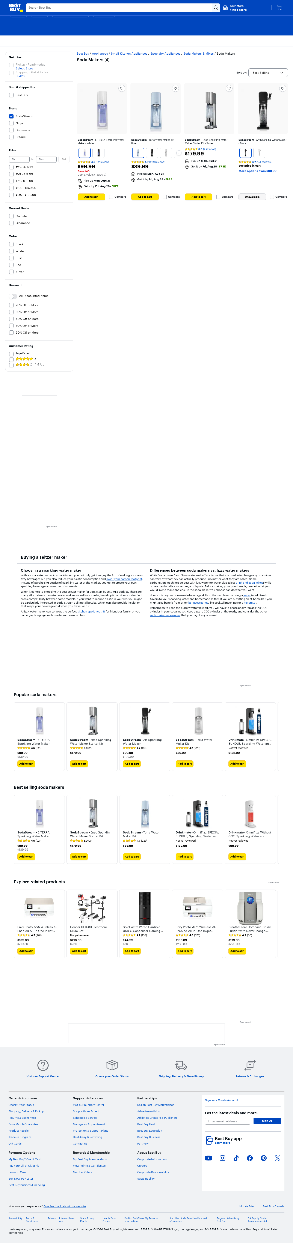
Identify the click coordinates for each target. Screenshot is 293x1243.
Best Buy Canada (273, 1206)
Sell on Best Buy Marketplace (155, 1104)
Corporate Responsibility (153, 1172)
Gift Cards (15, 1143)
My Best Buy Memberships (90, 1159)
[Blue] (138, 153)
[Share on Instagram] (222, 1158)
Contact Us (80, 1143)
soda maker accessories (165, 615)
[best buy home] (16, 7)
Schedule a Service (85, 1117)
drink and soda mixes (249, 582)
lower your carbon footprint (124, 579)
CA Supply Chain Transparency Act (257, 1220)
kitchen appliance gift (91, 611)
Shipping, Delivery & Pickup (26, 1111)
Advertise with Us (148, 1111)
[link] (29, 748)
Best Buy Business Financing (27, 1185)
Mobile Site (246, 1206)
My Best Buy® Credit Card (25, 1159)
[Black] (98, 153)
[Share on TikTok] (236, 1158)
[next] (276, 737)
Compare (120, 196)
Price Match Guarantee (23, 1124)
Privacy (52, 1218)
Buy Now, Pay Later (21, 1178)
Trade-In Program (20, 1137)
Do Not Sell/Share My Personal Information (141, 1220)
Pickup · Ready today (30, 64)
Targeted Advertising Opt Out (228, 1220)
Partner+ (142, 1143)
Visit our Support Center (88, 1104)
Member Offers (82, 1172)
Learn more (223, 1142)
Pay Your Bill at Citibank (24, 1165)
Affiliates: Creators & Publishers (157, 1117)
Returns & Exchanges (22, 1117)
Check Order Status (21, 1104)
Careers (142, 1165)
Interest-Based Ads (67, 1220)
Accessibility (15, 1218)
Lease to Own (17, 1172)
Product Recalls (19, 1130)
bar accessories (198, 602)
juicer (247, 595)
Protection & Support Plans (90, 1130)
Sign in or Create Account (221, 1100)
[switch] (13, 296)
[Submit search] (216, 7)
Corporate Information (152, 1159)
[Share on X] (277, 1158)
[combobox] (268, 72)
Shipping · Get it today (32, 72)
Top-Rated (23, 353)
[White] (85, 153)
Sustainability (146, 1178)
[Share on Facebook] (249, 1158)
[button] (235, 8)
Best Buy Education (149, 1130)
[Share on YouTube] (208, 1158)
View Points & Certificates (89, 1165)
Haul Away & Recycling (87, 1137)
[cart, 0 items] (279, 7)
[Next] (178, 152)
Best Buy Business (148, 1137)
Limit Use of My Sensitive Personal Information (188, 1220)
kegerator (250, 602)
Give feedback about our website (65, 1206)
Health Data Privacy (109, 1220)
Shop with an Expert (86, 1111)
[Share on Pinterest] (263, 1158)
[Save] (121, 88)
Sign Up (267, 1120)
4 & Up (39, 364)
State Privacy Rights (87, 1220)
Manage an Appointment (89, 1124)
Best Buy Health (147, 1124)
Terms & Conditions (32, 1220)
